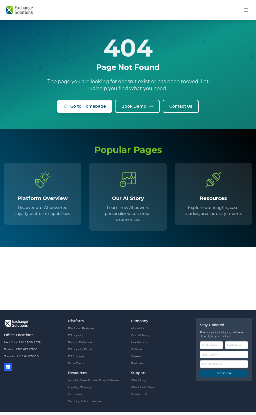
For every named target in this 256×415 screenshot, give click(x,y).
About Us (137, 328)
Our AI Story (140, 335)
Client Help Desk (142, 387)
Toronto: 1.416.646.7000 (21, 356)
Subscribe (224, 373)
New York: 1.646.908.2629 (22, 342)
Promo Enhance (80, 342)
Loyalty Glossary (80, 387)
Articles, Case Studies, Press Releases (93, 380)
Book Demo (134, 106)
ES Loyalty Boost (80, 349)
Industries (75, 394)
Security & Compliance (84, 401)
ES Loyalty (75, 335)
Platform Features (81, 328)
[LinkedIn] (8, 367)
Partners (137, 363)
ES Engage (76, 356)
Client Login (139, 380)
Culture (136, 349)
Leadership (138, 342)
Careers (136, 356)
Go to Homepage (88, 106)
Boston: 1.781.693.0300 (21, 349)
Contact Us (180, 106)
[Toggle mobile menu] (246, 10)
